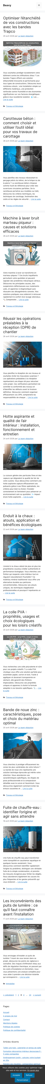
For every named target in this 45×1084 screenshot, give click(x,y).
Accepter (16, 1075)
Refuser (29, 1075)
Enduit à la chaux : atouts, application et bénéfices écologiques (22, 520)
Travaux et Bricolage (14, 106)
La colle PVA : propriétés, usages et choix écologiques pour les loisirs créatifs (22, 618)
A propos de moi (10, 1016)
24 (30, 995)
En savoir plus (33, 1070)
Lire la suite (8, 100)
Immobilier (10, 984)
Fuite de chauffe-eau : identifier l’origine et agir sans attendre (22, 811)
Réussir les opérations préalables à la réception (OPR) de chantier (22, 325)
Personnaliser (22, 1080)
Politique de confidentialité (14, 1030)
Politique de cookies (11, 1027)
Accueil (6, 1012)
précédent (8, 995)
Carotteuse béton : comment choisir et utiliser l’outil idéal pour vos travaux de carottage (20, 127)
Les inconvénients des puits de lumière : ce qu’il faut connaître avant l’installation (22, 907)
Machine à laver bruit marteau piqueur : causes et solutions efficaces (21, 225)
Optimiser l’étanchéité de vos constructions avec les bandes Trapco (21, 24)
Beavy (7, 5)
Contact (6, 1020)
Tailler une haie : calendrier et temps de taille (22, 1048)
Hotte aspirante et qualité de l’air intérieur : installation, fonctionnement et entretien (21, 425)
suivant (37, 995)
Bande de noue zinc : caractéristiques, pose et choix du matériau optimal (22, 716)
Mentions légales (10, 1023)
